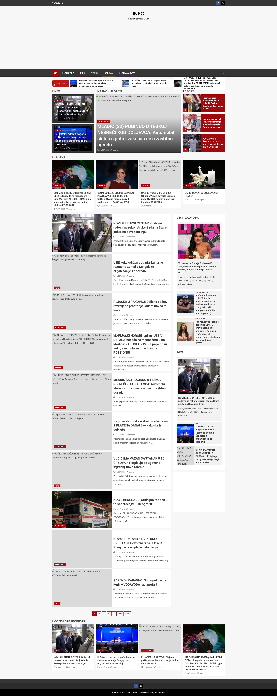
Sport (94, 72)
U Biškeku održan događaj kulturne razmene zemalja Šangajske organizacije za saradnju (138, 267)
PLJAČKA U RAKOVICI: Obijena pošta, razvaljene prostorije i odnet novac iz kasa (140, 306)
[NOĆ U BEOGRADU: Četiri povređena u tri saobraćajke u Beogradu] (82, 509)
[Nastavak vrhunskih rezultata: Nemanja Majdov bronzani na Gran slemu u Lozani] (192, 123)
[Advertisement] (138, 42)
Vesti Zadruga (127, 72)
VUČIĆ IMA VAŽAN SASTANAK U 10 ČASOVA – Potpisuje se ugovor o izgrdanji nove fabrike (138, 463)
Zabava (108, 72)
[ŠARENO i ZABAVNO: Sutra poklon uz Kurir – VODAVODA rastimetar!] (82, 588)
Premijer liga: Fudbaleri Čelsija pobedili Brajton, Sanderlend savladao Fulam (213, 103)
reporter (73, 118)
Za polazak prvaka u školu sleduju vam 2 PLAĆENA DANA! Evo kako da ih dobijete (140, 425)
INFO (139, 13)
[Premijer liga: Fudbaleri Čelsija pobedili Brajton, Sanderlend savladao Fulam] (192, 103)
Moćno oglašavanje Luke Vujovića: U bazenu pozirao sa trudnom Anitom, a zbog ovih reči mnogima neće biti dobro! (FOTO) (206, 304)
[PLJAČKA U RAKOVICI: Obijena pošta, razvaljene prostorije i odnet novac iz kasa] (82, 311)
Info (82, 72)
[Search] (222, 73)
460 (119, 613)
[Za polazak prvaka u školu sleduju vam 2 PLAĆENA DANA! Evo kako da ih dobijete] (82, 431)
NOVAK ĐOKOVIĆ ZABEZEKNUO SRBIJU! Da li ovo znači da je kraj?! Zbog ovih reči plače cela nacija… (137, 543)
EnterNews (145, 692)
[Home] (55, 73)
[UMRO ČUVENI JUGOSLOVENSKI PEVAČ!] (204, 174)
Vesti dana (68, 72)
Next (127, 613)
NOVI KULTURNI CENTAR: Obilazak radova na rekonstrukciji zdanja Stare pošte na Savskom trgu (140, 227)
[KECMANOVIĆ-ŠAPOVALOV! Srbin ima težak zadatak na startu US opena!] (192, 143)
